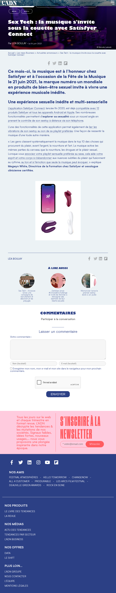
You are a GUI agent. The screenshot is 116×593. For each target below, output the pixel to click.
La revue (10, 516)
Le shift (9, 557)
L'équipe (10, 581)
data (7, 553)
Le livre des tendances (20, 511)
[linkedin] (60, 64)
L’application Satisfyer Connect (26, 108)
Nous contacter (15, 576)
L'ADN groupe (13, 571)
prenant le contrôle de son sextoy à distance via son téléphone (45, 120)
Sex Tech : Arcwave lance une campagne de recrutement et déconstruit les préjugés (26, 296)
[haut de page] (110, 589)
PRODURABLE (43, 481)
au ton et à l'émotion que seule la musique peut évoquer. (54, 162)
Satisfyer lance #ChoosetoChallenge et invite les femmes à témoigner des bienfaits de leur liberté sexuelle (58, 296)
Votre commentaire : (21, 336)
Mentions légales (16, 585)
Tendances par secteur (20, 534)
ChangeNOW (80, 477)
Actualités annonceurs (47, 52)
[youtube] (47, 463)
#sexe (14, 11)
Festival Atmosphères (23, 477)
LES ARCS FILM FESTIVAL (70, 481)
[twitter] (54, 64)
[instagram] (38, 463)
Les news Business (25, 52)
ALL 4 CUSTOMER (19, 481)
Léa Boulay (19, 43)
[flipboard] (65, 64)
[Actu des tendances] (9, 3)
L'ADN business (14, 539)
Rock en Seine (56, 485)
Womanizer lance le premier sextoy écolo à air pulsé (89, 293)
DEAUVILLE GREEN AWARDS (25, 485)
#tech (26, 11)
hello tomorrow (55, 477)
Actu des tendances (18, 529)
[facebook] (49, 64)
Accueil (11, 52)
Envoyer (58, 394)
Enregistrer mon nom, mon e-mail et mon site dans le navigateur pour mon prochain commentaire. (55, 369)
